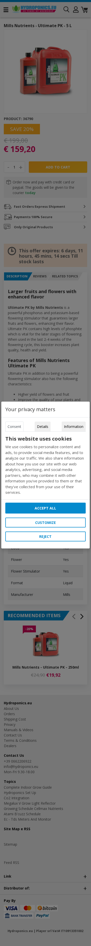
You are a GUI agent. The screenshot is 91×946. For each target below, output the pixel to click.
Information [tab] (73, 426)
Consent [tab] (14, 426)
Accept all (45, 508)
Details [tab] (42, 426)
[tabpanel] (45, 465)
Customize (45, 522)
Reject (45, 536)
